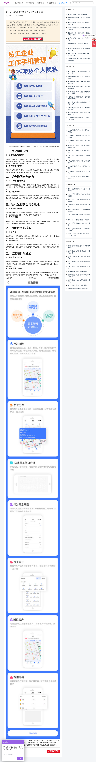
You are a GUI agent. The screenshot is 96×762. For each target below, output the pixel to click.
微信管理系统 (63, 3)
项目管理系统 (30, 3)
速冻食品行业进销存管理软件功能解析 (79, 220)
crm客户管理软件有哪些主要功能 (77, 14)
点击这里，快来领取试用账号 (32, 39)
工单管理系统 (40, 3)
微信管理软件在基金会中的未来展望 (78, 288)
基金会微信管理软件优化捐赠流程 (77, 285)
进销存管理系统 (51, 3)
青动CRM (7, 3)
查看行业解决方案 (53, 751)
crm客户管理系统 (18, 3)
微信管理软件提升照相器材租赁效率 (78, 271)
